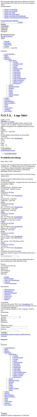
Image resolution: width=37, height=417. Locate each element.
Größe (2, 140)
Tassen (6, 104)
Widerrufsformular (9, 289)
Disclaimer (7, 294)
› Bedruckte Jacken (13, 86)
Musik (6, 55)
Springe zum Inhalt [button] (9, 12)
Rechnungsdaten (9, 278)
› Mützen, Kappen (13, 95)
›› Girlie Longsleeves (17, 80)
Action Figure (8, 108)
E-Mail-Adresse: (5, 327)
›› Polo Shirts (15, 70)
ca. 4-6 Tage (10, 121)
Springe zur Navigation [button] (11, 9)
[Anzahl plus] (8, 147)
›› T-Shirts (14, 62)
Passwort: (3, 329)
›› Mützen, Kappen (17, 81)
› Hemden (11, 88)
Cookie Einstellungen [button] (10, 283)
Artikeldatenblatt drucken (8, 150)
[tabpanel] (18, 166)
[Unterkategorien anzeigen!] (15, 54)
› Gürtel (10, 96)
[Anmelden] (18, 256)
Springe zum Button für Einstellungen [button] (15, 16)
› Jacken (10, 85)
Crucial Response (9, 54)
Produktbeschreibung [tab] (10, 153)
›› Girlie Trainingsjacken (18, 78)
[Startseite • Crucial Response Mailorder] (9, 20)
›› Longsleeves (16, 72)
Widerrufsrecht (8, 291)
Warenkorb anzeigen (6, 36)
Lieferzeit (7, 282)
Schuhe (6, 98)
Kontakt (6, 277)
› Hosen (10, 90)
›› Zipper (14, 67)
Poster (6, 106)
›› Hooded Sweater (17, 64)
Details (3, 190)
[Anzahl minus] (1, 147)
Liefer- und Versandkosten (11, 280)
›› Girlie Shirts (15, 75)
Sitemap (6, 299)
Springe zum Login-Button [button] (12, 14)
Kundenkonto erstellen (7, 334)
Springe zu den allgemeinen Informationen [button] (16, 17)
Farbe (2, 143)
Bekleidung (7, 59)
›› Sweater (14, 65)
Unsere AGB (8, 296)
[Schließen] (1, 33)
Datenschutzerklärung (10, 293)
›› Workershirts (16, 73)
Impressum (7, 298)
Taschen (6, 99)
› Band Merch (12, 60)
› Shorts (10, 91)
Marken (6, 57)
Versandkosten (18, 138)
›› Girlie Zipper (16, 77)
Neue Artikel (8, 111)
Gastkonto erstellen (19, 334)
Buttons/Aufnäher (9, 103)
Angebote (7, 109)
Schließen (4, 413)
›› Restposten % (16, 83)
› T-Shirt (10, 93)
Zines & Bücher (8, 101)
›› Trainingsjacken (16, 68)
